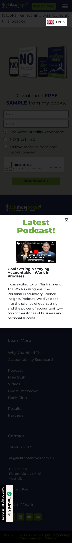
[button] (66, 220)
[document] (36, 271)
